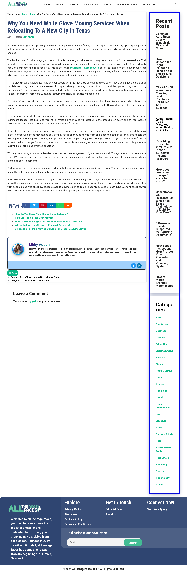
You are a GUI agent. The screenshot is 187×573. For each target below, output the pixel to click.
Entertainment (164, 350)
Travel (159, 484)
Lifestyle (161, 420)
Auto (158, 317)
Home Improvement (127, 4)
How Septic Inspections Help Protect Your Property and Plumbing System (164, 256)
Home (47, 4)
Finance (74, 4)
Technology (149, 4)
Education (162, 344)
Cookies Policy (73, 519)
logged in (33, 301)
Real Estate (162, 457)
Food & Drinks (91, 4)
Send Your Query (157, 509)
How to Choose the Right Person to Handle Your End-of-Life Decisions (164, 67)
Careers (160, 337)
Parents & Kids (164, 434)
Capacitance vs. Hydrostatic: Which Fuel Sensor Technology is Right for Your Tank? (164, 202)
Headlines (161, 390)
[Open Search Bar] (176, 4)
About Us (111, 514)
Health (107, 4)
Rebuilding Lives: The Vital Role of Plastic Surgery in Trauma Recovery (164, 149)
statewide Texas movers (84, 67)
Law (158, 414)
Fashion (60, 4)
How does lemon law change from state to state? (164, 175)
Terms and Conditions (77, 524)
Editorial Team (114, 509)
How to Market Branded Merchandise (164, 281)
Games (160, 377)
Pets (158, 440)
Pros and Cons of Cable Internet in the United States (35, 277)
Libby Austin (39, 244)
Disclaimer (70, 514)
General (160, 383)
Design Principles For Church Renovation (30, 280)
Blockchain (162, 324)
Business (161, 330)
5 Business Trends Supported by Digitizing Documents (164, 229)
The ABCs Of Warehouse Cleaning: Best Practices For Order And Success (164, 98)
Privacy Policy (73, 509)
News (32, 14)
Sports (160, 471)
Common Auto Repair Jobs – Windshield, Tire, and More (164, 41)
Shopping (161, 464)
